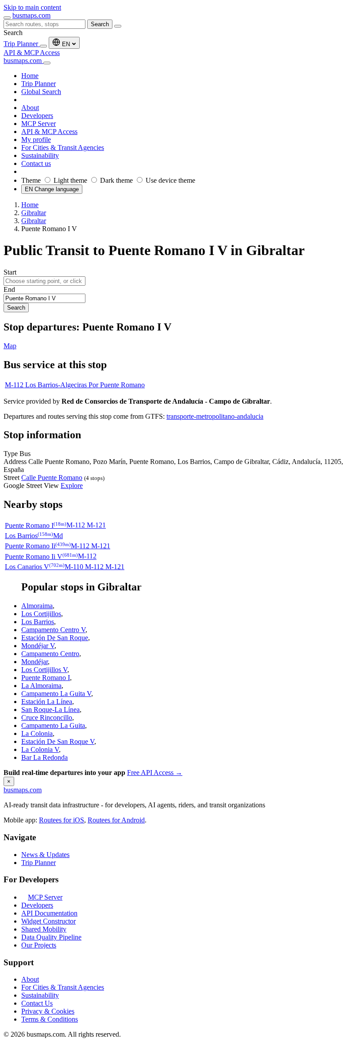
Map (10, 346)
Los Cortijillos (41, 613)
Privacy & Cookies (47, 1011)
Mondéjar (34, 661)
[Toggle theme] (43, 46)
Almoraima (37, 605)
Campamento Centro (50, 653)
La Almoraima (41, 685)
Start (10, 272)
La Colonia (37, 733)
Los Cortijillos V (44, 669)
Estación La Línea (46, 701)
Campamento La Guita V (56, 693)
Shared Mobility (43, 929)
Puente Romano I (45, 677)
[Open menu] (7, 17)
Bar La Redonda (44, 757)
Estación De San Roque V (57, 741)
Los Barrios (37, 621)
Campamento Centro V (53, 629)
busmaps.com (31, 15)
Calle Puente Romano (51, 477)
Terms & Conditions (49, 1019)
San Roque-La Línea (50, 709)
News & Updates (45, 854)
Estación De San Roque (54, 637)
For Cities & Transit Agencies (62, 987)
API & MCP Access (32, 52)
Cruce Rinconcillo (46, 717)
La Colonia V (40, 749)
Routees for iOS (61, 820)
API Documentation (49, 913)
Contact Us (37, 1003)
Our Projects (38, 945)
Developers (37, 905)
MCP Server (45, 897)
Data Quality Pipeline (51, 937)
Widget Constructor (48, 921)
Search (100, 24)
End (9, 289)
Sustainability (40, 995)
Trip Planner (22, 43)
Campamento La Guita (53, 725)
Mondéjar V (37, 645)
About (30, 979)
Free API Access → (154, 772)
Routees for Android (116, 820)
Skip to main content (32, 7)
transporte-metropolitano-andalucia (214, 416)
